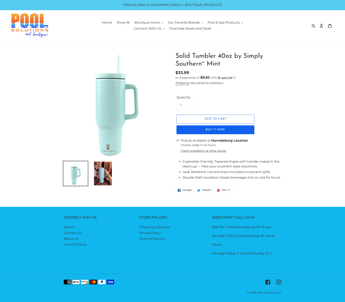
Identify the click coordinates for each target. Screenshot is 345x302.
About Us (71, 239)
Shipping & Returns (155, 227)
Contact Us (72, 233)
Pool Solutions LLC (269, 292)
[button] (205, 78)
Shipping (182, 83)
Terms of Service (152, 239)
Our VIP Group (75, 244)
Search (69, 227)
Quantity (183, 97)
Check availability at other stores (203, 151)
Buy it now (215, 129)
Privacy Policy (150, 233)
